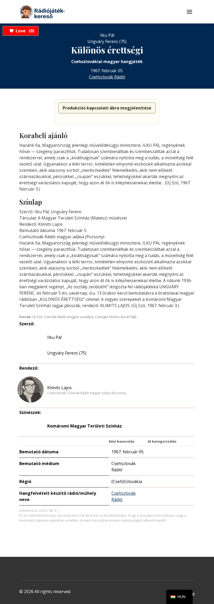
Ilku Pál (54, 337)
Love (24, 31)
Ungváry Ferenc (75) (66, 353)
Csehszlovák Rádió (107, 77)
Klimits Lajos (59, 388)
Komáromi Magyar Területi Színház (84, 426)
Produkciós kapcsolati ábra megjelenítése (107, 108)
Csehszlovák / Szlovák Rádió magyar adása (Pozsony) (86, 393)
